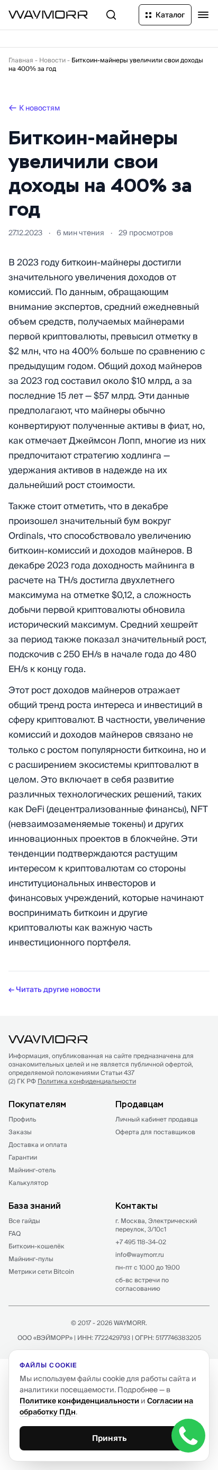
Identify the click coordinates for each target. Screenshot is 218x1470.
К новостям (39, 108)
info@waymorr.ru (139, 1254)
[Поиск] (111, 14)
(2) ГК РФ (72, 1081)
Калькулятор (28, 1182)
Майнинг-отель (32, 1169)
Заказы (20, 1131)
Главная (20, 60)
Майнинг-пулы (30, 1258)
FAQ (14, 1233)
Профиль (22, 1119)
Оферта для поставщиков (155, 1131)
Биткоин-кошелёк (36, 1246)
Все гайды (24, 1220)
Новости (52, 60)
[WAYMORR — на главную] (48, 15)
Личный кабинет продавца (156, 1119)
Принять (109, 1438)
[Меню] (203, 14)
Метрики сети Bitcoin (41, 1271)
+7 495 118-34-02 (140, 1241)
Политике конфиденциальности (79, 1401)
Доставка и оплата (37, 1144)
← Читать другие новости (54, 989)
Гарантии (22, 1157)
